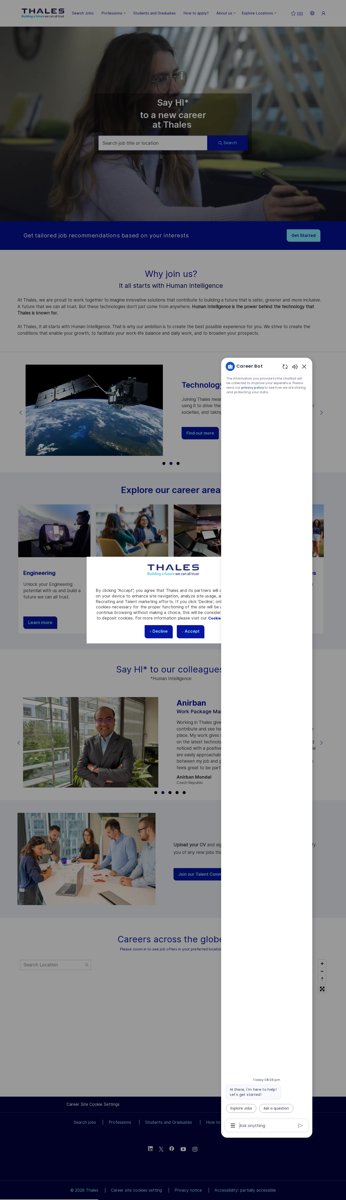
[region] (266, 745)
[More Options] (233, 1125)
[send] (300, 1125)
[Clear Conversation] (285, 366)
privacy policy (252, 387)
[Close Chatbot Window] (304, 366)
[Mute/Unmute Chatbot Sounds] (295, 366)
